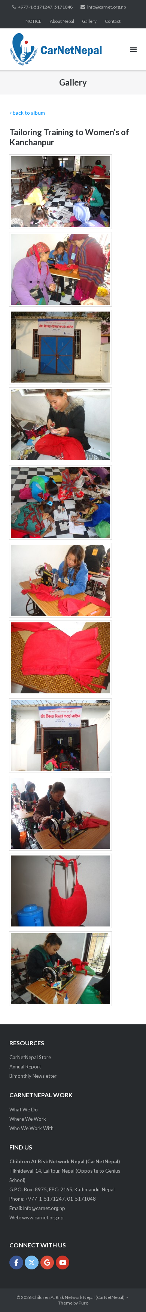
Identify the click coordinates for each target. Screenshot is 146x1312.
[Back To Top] (127, 1294)
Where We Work (27, 1119)
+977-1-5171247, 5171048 (45, 7)
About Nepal (62, 21)
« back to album (27, 112)
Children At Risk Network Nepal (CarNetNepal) (78, 1297)
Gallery (89, 21)
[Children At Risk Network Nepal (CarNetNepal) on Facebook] (16, 1262)
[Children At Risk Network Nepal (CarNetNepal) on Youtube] (63, 1262)
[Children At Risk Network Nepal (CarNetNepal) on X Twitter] (32, 1262)
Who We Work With (31, 1128)
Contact (113, 21)
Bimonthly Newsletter (33, 1076)
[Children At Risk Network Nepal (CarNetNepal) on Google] (47, 1262)
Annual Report (25, 1067)
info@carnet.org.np (106, 7)
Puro (83, 1303)
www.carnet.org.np (43, 1217)
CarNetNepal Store (30, 1057)
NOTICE (33, 21)
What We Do (23, 1110)
